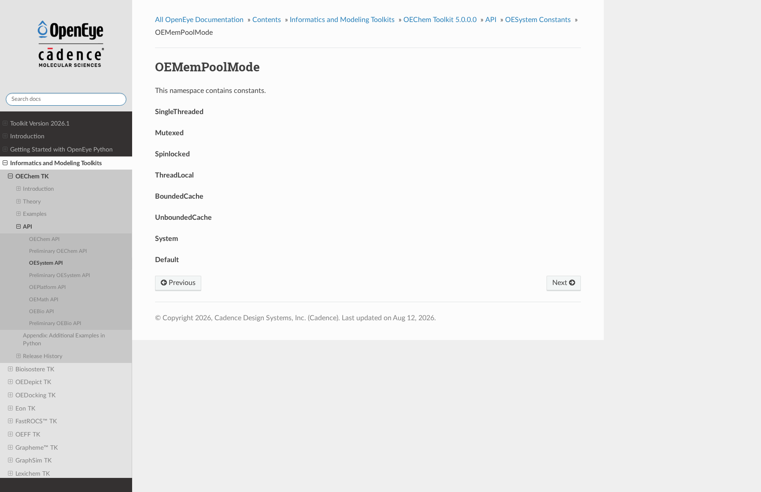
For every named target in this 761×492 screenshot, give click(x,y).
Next (560, 282)
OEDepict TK (33, 382)
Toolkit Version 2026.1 (40, 123)
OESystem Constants (538, 19)
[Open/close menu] (5, 124)
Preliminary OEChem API (58, 251)
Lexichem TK (32, 473)
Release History (43, 356)
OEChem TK (32, 176)
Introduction (27, 136)
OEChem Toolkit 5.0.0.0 (440, 19)
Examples (35, 214)
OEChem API (44, 239)
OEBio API (41, 311)
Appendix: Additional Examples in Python (64, 340)
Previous (181, 282)
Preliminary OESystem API (59, 275)
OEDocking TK (35, 395)
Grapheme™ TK (36, 447)
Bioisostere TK (34, 369)
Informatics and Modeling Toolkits (56, 163)
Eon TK (25, 408)
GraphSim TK (33, 460)
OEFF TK (27, 434)
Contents (266, 19)
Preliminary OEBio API (55, 323)
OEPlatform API (47, 287)
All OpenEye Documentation (199, 19)
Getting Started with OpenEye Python (61, 149)
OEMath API (43, 299)
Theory (32, 202)
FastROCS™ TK (36, 421)
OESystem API (46, 263)
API (27, 227)
